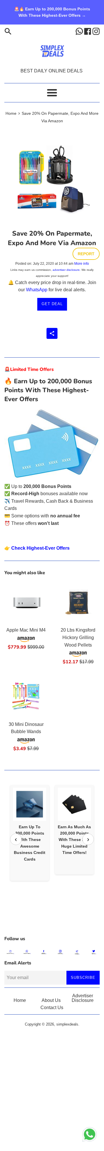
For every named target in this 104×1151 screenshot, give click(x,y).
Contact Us (51, 1007)
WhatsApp (36, 289)
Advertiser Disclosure (83, 998)
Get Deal (52, 304)
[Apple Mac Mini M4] (26, 602)
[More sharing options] (52, 333)
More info (81, 264)
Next (88, 839)
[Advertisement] (52, 918)
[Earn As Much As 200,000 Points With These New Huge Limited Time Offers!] (74, 804)
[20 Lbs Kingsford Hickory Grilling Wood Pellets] (78, 602)
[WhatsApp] (80, 31)
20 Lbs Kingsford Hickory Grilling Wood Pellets (78, 637)
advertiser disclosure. (67, 269)
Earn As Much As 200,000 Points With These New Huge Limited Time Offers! (74, 840)
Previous (16, 839)
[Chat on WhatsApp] (89, 1135)
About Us (51, 1000)
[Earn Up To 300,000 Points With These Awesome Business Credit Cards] (29, 804)
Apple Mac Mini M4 (26, 630)
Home (20, 1000)
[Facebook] (88, 31)
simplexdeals (67, 1024)
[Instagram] (96, 31)
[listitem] (29, 833)
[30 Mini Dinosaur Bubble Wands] (26, 696)
